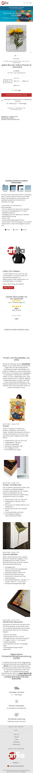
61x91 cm (16, 85)
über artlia (8, 287)
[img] (16, 301)
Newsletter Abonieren (16, 749)
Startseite (16, 58)
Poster (5, 191)
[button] (3, 311)
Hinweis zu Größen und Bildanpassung (17, 108)
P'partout (20, 191)
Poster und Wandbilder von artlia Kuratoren (16, 62)
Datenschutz (16, 744)
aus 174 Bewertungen (15, 302)
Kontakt (16, 737)
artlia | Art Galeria (16, 727)
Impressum (16, 742)
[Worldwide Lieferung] (16, 715)
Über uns (16, 734)
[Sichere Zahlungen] (16, 701)
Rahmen (13, 191)
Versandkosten (21, 73)
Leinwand (28, 191)
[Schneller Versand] (16, 688)
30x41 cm (7, 81)
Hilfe (16, 730)
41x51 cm (16, 81)
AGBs (16, 739)
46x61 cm (25, 81)
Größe (16, 78)
